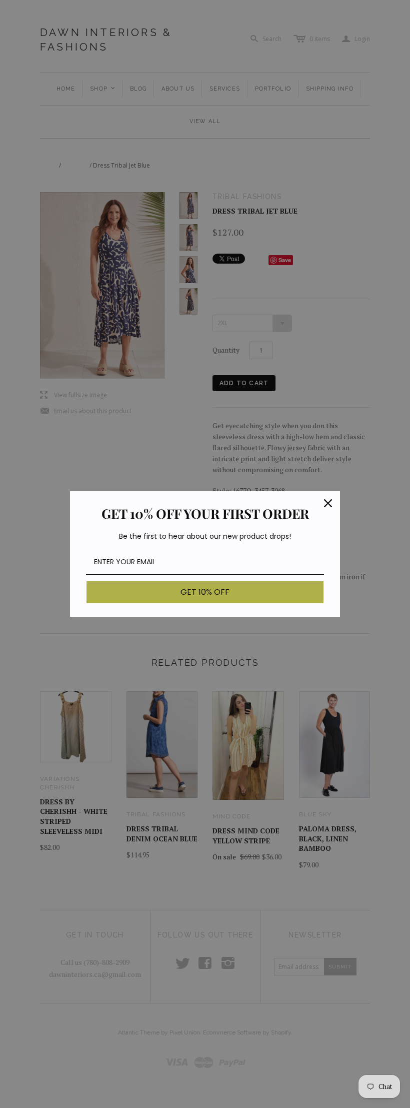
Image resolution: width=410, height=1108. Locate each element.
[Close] (328, 503)
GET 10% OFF (205, 592)
